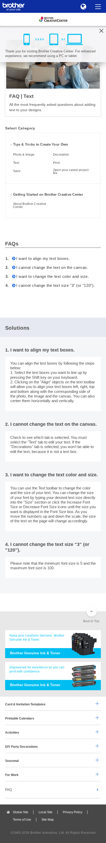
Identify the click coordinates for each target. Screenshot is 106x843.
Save (17, 171)
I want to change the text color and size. (52, 276)
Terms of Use (22, 819)
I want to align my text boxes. (43, 258)
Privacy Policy (72, 812)
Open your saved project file (71, 171)
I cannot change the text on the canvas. (52, 267)
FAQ (8, 790)
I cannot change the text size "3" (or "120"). (55, 285)
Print (56, 162)
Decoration (61, 154)
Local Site (45, 812)
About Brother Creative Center (29, 205)
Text (16, 162)
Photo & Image (23, 154)
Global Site (20, 812)
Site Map (47, 819)
